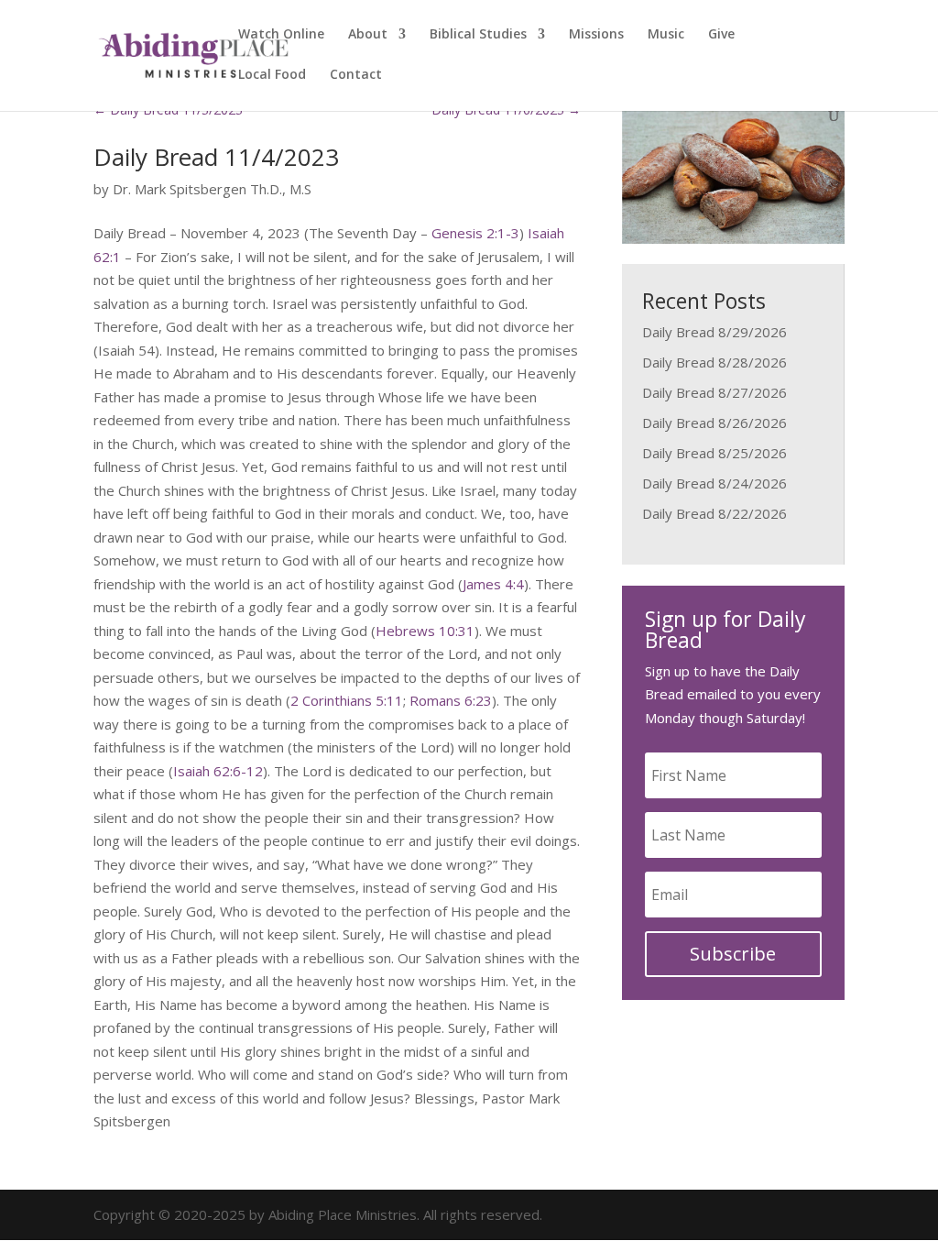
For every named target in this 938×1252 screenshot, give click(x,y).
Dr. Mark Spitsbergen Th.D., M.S (212, 189)
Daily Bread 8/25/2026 (714, 453)
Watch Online (281, 34)
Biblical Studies (478, 34)
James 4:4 (493, 584)
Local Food (272, 75)
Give (721, 34)
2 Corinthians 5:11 (346, 700)
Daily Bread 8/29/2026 (714, 332)
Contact (356, 75)
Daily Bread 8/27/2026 (714, 392)
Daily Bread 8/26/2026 (714, 422)
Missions (596, 34)
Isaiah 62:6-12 (218, 771)
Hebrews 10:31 (425, 630)
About (367, 34)
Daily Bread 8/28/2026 (714, 362)
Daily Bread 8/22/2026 (714, 513)
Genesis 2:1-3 (475, 233)
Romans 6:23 (450, 700)
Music (666, 34)
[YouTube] (832, 1215)
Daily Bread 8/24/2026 (714, 483)
